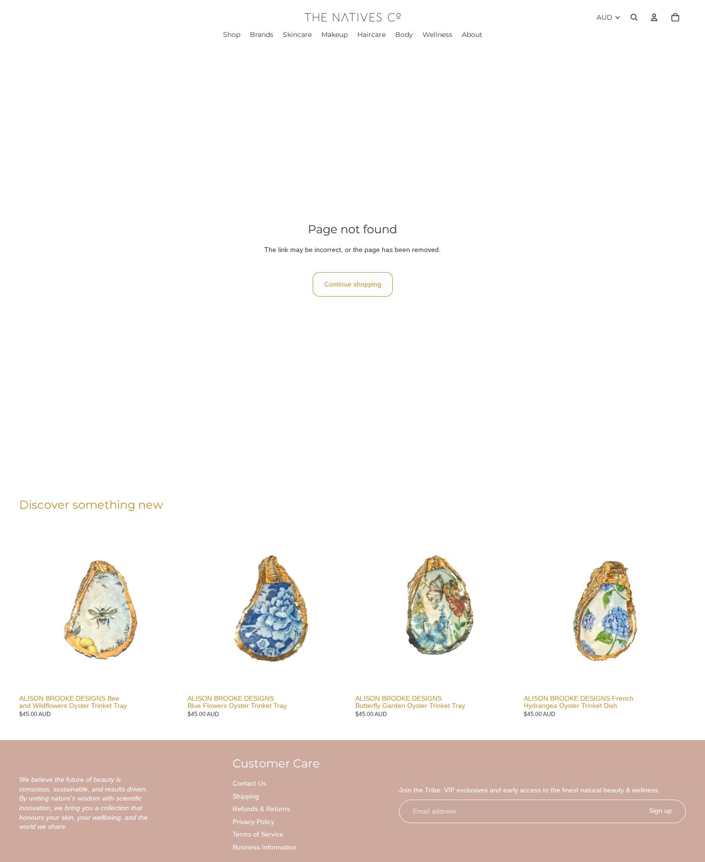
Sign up (660, 810)
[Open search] (634, 17)
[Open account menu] (654, 17)
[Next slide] (167, 609)
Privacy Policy (253, 822)
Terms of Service (258, 834)
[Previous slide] (33, 609)
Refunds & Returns (261, 809)
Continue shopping (352, 284)
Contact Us (249, 783)
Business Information (264, 847)
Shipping (246, 796)
